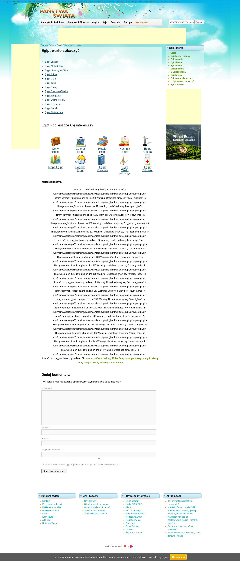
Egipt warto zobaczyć (183, 81)
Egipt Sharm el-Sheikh (56, 91)
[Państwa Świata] (57, 18)
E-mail (45, 438)
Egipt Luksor (51, 61)
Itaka (44, 513)
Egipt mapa (176, 75)
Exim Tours (47, 517)
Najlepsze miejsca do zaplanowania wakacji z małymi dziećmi (183, 520)
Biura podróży (132, 501)
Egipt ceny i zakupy (180, 56)
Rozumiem (178, 557)
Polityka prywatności (52, 504)
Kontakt (46, 501)
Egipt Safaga (51, 87)
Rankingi (130, 523)
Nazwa (45, 427)
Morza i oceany (133, 510)
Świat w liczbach (134, 532)
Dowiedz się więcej (158, 557)
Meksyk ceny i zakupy (146, 358)
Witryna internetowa (50, 449)
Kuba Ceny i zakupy (123, 358)
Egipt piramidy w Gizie (56, 70)
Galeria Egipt (80, 150)
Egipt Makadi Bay (54, 66)
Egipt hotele (176, 62)
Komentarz (47, 388)
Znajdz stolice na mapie (95, 513)
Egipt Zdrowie (147, 169)
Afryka (95, 22)
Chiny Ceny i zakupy (88, 362)
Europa (128, 22)
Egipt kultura (177, 65)
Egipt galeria (177, 59)
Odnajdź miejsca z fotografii (97, 507)
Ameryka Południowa (52, 22)
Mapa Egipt (55, 167)
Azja (104, 22)
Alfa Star (46, 520)
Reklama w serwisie (51, 507)
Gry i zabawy (90, 501)
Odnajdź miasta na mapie (96, 504)
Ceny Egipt (55, 150)
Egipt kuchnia (177, 69)
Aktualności (141, 22)
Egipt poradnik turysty (182, 78)
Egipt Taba (50, 83)
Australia (115, 22)
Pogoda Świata (133, 520)
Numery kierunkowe (135, 513)
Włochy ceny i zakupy (112, 362)
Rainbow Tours (49, 523)
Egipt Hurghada (53, 95)
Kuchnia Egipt (125, 150)
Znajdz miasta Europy (94, 510)
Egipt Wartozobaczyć (125, 170)
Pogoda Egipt (80, 169)
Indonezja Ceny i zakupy (98, 358)
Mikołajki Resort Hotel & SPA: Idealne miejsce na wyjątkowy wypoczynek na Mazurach (182, 510)
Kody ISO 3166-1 (134, 504)
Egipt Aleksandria (54, 112)
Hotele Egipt (102, 150)
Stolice (129, 529)
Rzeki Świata (132, 526)
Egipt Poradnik (102, 169)
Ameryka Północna (78, 22)
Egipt (59, 45)
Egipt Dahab (51, 108)
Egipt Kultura (147, 150)
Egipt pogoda (179, 72)
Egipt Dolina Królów (55, 99)
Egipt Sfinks (51, 74)
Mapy (128, 507)
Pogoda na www (134, 517)
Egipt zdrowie (177, 84)
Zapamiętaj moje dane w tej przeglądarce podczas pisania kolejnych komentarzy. (80, 464)
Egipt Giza (50, 78)
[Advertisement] (122, 36)
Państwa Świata (47, 45)
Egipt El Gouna (52, 104)
